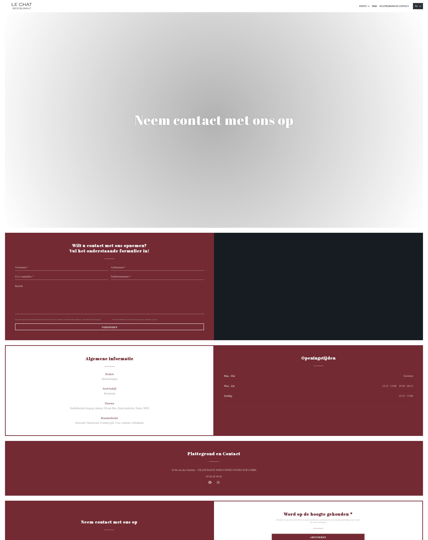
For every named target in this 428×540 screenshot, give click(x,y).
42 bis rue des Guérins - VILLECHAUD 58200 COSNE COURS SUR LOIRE (230, 470)
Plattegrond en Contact (394, 6)
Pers (374, 6)
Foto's (362, 6)
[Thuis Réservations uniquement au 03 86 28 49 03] (21, 6)
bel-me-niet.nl (106, 319)
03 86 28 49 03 (214, 476)
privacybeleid (161, 319)
